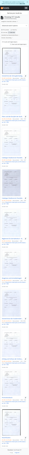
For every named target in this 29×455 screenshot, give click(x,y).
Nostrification (6, 437)
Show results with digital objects (19, 44)
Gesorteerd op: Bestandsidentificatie (9, 35)
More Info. (22, 3)
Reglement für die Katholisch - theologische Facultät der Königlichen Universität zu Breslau (13, 238)
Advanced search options (10, 26)
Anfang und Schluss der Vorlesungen (13, 359)
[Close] (27, 2)
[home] (5, 8)
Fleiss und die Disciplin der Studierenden (13, 116)
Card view (5, 32)
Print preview (6, 29)
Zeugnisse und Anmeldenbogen (12, 278)
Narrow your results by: (14, 13)
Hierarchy (14, 29)
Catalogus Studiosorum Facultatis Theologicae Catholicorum (13, 158)
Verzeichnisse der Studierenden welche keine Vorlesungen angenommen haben (13, 318)
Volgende (17, 452)
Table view (12, 32)
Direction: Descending (6, 37)
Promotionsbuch (7, 397)
